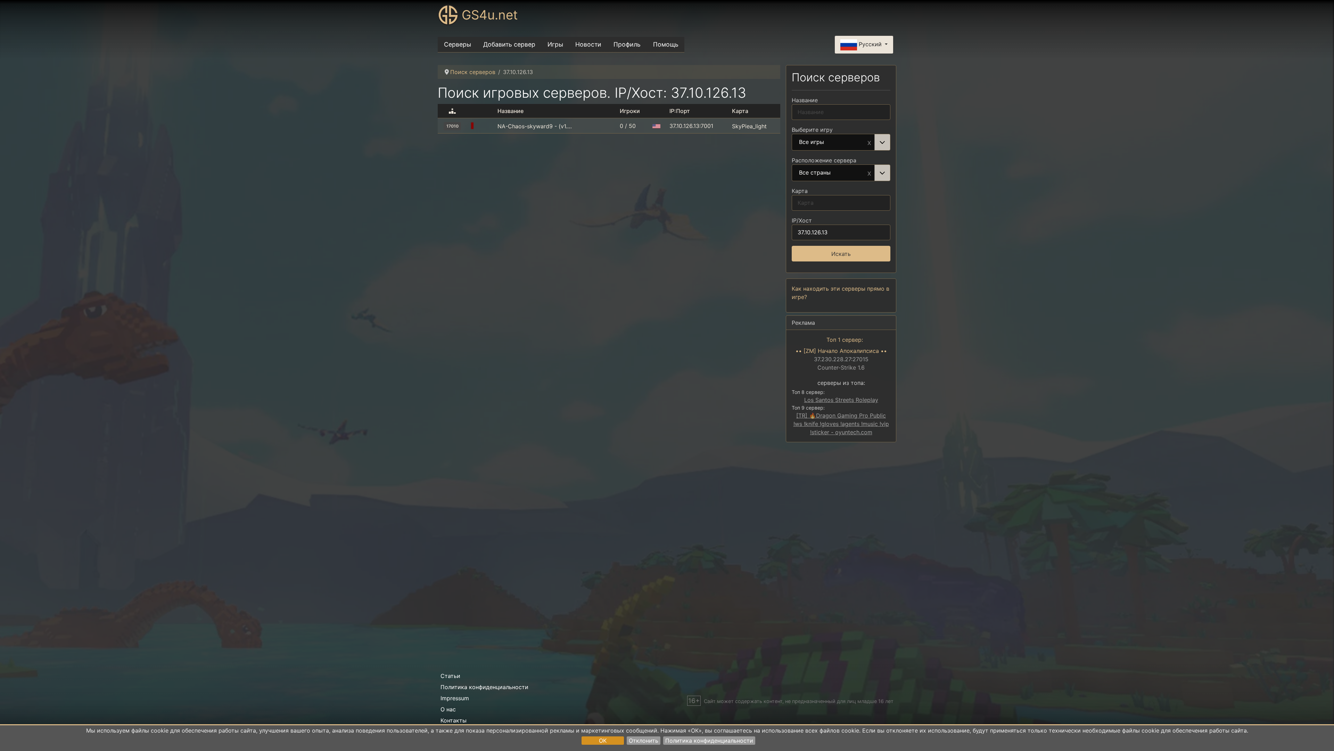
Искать (841, 253)
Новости (588, 44)
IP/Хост (802, 220)
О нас (448, 709)
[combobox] (841, 142)
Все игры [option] (811, 142)
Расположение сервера (824, 160)
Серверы (457, 44)
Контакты (453, 720)
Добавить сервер (509, 44)
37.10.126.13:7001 (691, 125)
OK (603, 740)
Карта (800, 190)
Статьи (450, 675)
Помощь (665, 44)
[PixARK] (486, 126)
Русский (870, 44)
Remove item (869, 142)
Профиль (627, 44)
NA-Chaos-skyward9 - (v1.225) (535, 126)
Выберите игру (812, 129)
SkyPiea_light (749, 126)
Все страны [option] (815, 173)
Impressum (454, 698)
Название (805, 100)
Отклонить (643, 740)
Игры (555, 44)
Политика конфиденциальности (709, 740)
